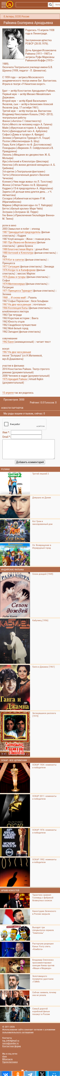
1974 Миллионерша (13, 283)
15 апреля (8, 392)
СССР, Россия (22, 16)
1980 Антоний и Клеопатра (17, 252)
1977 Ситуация (10, 266)
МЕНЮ (3, 7)
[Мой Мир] (54, 1073)
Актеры (10, 16)
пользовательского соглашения (17, 1032)
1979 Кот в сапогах (13, 259)
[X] (42, 1073)
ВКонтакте (7, 1059)
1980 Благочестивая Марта (17, 249)
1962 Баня (8, 341)
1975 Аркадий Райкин (14, 379)
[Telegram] (30, 1073)
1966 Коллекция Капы (15, 308)
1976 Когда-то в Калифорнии (19, 270)
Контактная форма (11, 1046)
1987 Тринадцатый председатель (21, 232)
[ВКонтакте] (6, 1073)
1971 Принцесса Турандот (17, 290)
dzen (4, 1056)
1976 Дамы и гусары (14, 277)
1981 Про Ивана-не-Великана (19, 242)
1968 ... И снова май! (14, 297)
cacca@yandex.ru (10, 1043)
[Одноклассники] (18, 1073)
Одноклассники (10, 1062)
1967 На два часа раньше (16, 304)
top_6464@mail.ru (10, 1040)
